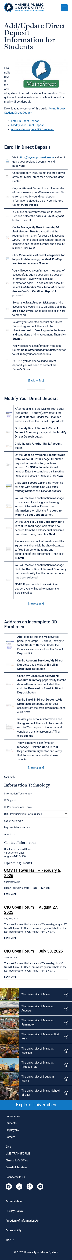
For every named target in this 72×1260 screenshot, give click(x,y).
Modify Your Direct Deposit (27, 125)
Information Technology (18, 793)
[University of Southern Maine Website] (36, 1079)
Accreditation (14, 1201)
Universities (13, 1116)
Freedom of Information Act (22, 1220)
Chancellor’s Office (17, 1160)
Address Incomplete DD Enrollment (32, 129)
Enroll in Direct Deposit (25, 121)
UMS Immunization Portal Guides (23, 814)
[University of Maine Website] (36, 995)
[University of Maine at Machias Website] (36, 1051)
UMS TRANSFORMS (18, 1153)
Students (11, 1123)
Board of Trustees (17, 1167)
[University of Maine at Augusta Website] (36, 1009)
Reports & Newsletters (17, 827)
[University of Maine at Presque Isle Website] (36, 1065)
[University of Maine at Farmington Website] (36, 1023)
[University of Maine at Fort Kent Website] (36, 1037)
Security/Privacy (13, 820)
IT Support (10, 800)
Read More (12, 894)
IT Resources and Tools (18, 807)
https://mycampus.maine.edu (36, 157)
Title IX (10, 1240)
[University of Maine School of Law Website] (36, 1093)
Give (8, 1146)
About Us (9, 834)
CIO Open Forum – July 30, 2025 (33, 951)
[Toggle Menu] (64, 7)
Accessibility (13, 1230)
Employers (12, 1130)
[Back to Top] (36, 380)
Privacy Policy (14, 1211)
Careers (10, 1137)
